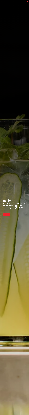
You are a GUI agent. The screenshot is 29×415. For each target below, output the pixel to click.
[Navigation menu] (27, 1)
